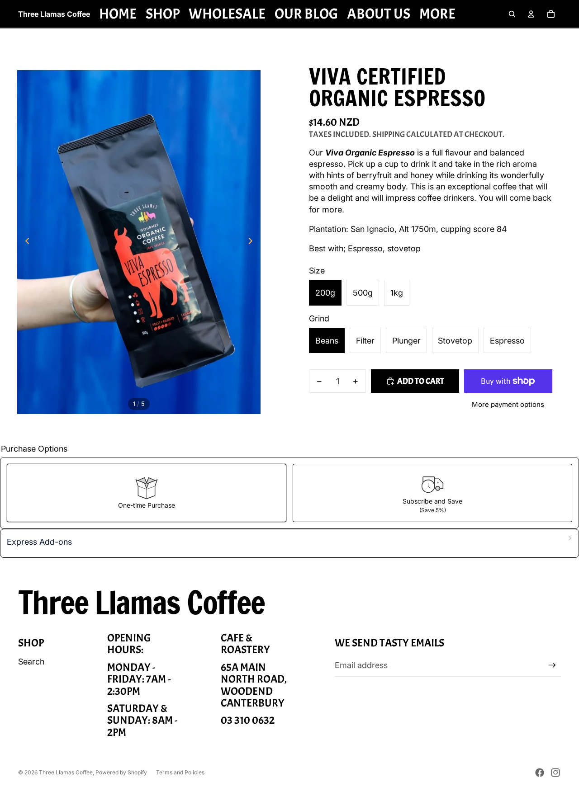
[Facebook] (539, 772)
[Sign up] (552, 665)
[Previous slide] (24, 242)
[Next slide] (253, 242)
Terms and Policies (180, 772)
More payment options (508, 404)
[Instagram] (555, 772)
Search (31, 661)
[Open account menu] (531, 14)
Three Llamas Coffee (66, 772)
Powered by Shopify (121, 772)
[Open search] (512, 14)
